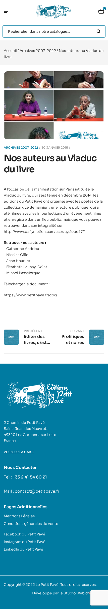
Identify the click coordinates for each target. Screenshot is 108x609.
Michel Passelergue (23, 273)
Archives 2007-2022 (38, 50)
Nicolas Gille (17, 254)
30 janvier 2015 (54, 147)
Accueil (10, 50)
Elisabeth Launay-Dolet (26, 267)
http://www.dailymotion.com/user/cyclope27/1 (44, 231)
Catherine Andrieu (22, 248)
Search (98, 31)
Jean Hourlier (18, 261)
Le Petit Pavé (47, 584)
